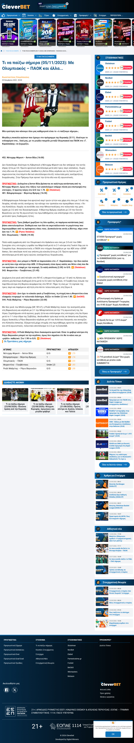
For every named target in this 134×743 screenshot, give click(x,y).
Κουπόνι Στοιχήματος (45, 650)
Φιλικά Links (105, 690)
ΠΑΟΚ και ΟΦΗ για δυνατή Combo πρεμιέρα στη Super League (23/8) (119, 446)
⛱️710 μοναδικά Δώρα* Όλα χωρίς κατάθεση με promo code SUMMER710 (113, 360)
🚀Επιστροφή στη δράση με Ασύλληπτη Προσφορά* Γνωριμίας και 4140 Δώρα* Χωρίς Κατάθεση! (113, 301)
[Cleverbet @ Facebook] (6, 690)
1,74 (73, 357)
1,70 (73, 353)
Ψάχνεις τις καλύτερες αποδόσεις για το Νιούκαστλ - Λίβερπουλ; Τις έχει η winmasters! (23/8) (120, 457)
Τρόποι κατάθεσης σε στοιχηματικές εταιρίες (118, 571)
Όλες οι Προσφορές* (112, 371)
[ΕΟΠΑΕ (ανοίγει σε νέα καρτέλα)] (76, 726)
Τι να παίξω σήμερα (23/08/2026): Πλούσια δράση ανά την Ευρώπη (15, 406)
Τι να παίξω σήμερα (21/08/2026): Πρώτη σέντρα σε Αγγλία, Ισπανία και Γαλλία (70, 408)
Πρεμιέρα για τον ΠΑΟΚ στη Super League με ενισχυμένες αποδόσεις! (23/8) (120, 402)
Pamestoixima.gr (113, 107)
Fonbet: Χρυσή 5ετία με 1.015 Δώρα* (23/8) (120, 435)
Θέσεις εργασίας (107, 697)
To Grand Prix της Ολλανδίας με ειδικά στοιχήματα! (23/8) (120, 391)
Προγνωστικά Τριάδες (13, 663)
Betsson (109, 164)
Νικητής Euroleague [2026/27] (116, 485)
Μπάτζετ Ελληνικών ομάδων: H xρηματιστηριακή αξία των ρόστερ (120, 538)
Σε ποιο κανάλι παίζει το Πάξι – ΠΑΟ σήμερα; (120, 560)
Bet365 (108, 135)
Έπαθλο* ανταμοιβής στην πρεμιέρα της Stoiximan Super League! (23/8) (119, 413)
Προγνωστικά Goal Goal (14, 659)
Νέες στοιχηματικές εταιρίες (120, 603)
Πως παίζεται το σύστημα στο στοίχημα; (119, 613)
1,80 (73, 364)
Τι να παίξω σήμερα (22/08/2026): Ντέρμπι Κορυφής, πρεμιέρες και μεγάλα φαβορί (42, 408)
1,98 (73, 368)
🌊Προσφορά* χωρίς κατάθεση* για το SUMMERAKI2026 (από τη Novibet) (114, 258)
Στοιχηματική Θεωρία (45, 663)
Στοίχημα (39, 654)
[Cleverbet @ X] (14, 690)
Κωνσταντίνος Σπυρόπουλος (15, 77)
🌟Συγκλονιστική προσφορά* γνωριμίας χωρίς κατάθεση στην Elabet (112, 280)
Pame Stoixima (26, 232)
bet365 (80, 296)
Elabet (108, 92)
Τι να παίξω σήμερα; (44, 645)
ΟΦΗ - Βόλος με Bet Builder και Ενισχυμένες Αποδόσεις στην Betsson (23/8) (120, 424)
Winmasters (110, 150)
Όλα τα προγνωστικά (112, 212)
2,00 (73, 361)
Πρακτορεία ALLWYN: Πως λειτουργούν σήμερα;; (119, 517)
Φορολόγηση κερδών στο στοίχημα (119, 624)
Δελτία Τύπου (105, 645)
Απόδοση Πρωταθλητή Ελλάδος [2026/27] (118, 496)
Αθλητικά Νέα (42, 659)
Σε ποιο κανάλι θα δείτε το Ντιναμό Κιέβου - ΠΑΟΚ (119, 549)
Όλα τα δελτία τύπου (112, 464)
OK (113, 734)
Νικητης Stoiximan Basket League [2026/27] (119, 507)
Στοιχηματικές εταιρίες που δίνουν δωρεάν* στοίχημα (120, 592)
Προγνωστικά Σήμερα (13, 645)
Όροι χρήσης (105, 693)
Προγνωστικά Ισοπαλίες (14, 650)
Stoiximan (54, 190)
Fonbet (108, 121)
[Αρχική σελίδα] (1, 51)
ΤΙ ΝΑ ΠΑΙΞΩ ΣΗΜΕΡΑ (12, 51)
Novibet (108, 78)
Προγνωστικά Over (11, 654)
